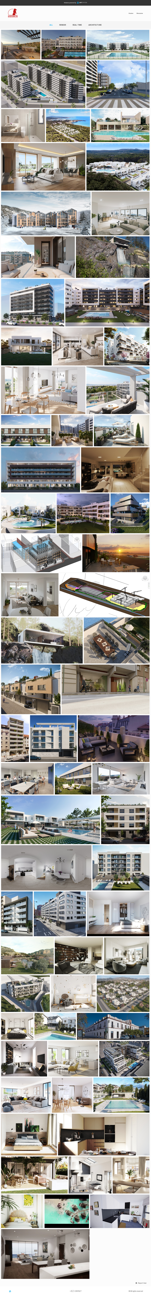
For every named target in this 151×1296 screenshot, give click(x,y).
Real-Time (77, 25)
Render (62, 25)
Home (131, 13)
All (51, 25)
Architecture (95, 25)
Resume (140, 13)
